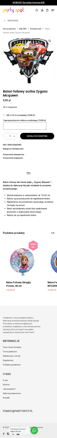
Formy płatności (10, 352)
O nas (5, 380)
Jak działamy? (9, 389)
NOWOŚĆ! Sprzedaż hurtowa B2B (29, 3)
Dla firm (6, 385)
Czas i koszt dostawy (12, 347)
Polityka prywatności (12, 365)
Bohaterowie (35, 29)
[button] (52, 10)
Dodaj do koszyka (37, 136)
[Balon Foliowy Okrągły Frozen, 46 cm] (21, 258)
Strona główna (9, 29)
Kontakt (6, 398)
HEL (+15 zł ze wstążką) (20, 115)
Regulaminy (8, 360)
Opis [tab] (28, 173)
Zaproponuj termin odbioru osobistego (24, 120)
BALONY (23, 29)
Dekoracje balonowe (12, 393)
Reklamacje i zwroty (11, 356)
